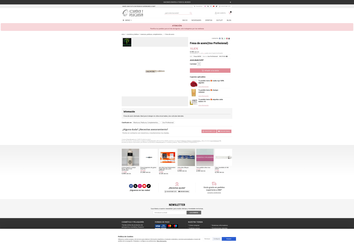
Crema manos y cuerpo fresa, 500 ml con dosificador (129, 169)
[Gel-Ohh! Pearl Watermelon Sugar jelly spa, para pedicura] (167, 157)
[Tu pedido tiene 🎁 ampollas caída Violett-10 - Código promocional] (193, 102)
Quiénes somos (194, 228)
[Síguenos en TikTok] (216, 6)
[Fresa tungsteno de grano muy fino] (149, 157)
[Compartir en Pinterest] (227, 38)
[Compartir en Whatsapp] (224, 38)
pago (204, 53)
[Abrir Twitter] (208, 6)
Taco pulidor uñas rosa (203, 167)
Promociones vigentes (219, 228)
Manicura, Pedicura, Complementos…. (191, 141)
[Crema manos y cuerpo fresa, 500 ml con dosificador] (130, 157)
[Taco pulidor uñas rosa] (205, 157)
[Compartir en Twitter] (222, 38)
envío (199, 53)
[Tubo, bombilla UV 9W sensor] (223, 157)
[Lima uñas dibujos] (186, 157)
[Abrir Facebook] (210, 6)
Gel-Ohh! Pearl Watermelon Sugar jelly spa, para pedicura (167, 169)
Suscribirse (194, 213)
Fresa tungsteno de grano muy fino (148, 168)
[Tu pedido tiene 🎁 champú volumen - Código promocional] (193, 93)
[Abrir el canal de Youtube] (213, 6)
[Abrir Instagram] (205, 6)
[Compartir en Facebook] (220, 38)
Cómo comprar (194, 225)
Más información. (162, 241)
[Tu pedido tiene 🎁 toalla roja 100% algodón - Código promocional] (193, 83)
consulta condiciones (214, 193)
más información (203, 86)
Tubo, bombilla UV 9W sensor (222, 168)
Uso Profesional (214, 141)
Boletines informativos (220, 225)
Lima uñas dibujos (183, 167)
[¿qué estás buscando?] (178, 13)
